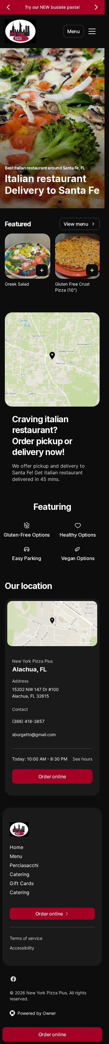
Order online (52, 776)
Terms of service (26, 938)
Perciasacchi (24, 865)
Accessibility (22, 947)
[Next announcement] (96, 7)
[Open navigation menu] (92, 31)
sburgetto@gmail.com (34, 736)
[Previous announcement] (8, 7)
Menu (73, 31)
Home (16, 847)
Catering (19, 874)
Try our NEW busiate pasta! (52, 7)
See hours (82, 758)
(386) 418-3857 (28, 723)
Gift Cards (22, 883)
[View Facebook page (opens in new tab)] (13, 979)
